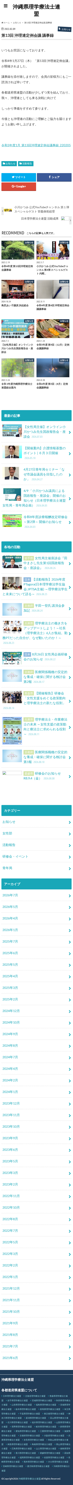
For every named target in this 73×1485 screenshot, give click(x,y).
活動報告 (27, 163)
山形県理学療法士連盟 (22, 1404)
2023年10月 (11, 1126)
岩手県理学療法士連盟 (18, 1400)
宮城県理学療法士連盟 (42, 1400)
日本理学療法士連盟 (12, 1396)
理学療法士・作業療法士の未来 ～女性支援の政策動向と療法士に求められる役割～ (45, 726)
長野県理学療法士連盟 (22, 1426)
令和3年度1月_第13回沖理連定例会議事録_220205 (36, 145)
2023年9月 (10, 1138)
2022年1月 (10, 1277)
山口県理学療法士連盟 (46, 1448)
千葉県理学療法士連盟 (30, 1413)
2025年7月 (10, 941)
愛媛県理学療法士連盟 (50, 1453)
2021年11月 (11, 1300)
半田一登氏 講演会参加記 (44, 607)
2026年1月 (10, 930)
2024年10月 (11, 1022)
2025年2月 (10, 999)
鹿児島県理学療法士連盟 (38, 1466)
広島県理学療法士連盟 (22, 1448)
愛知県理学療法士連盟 (26, 1431)
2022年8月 (10, 1219)
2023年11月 (11, 1115)
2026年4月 (10, 918)
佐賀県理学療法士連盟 (54, 1457)
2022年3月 (10, 1253)
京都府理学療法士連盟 (30, 1435)
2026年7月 (10, 895)
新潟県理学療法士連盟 (36, 1418)
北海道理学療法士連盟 (35, 1396)
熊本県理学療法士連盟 (34, 1461)
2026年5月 (10, 906)
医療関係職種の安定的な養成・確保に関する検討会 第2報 (45, 676)
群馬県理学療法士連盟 (50, 1409)
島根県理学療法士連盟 (42, 1444)
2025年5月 (10, 964)
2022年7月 (10, 1230)
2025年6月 (10, 953)
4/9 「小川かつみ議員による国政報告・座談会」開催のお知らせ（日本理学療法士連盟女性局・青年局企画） (34, 498)
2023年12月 (11, 1103)
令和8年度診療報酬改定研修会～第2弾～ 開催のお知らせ (46, 521)
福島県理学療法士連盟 (46, 1404)
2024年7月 (10, 1057)
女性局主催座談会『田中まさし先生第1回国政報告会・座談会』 (45, 563)
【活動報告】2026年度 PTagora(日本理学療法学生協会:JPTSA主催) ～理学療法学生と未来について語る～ (35, 586)
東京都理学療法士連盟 (54, 1413)
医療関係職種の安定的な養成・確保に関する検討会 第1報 (45, 757)
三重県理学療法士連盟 (50, 1431)
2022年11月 (11, 1196)
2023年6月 (10, 1149)
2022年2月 (10, 1265)
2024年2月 (10, 1080)
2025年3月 (10, 987)
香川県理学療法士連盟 (26, 1453)
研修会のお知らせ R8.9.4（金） (42, 775)
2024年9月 (10, 1034)
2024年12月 (11, 1011)
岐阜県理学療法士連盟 (46, 1426)
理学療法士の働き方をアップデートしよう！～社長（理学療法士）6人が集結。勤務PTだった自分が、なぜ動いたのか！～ (35, 632)
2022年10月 (11, 1207)
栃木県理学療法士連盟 (26, 1409)
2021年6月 (10, 1358)
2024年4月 (10, 1068)
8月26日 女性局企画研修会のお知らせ (45, 656)
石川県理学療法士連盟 (18, 1422)
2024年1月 (10, 1092)
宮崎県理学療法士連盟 (13, 1466)
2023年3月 (10, 1173)
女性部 (7, 833)
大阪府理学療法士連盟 (54, 1435)
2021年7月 (10, 1346)
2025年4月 (10, 976)
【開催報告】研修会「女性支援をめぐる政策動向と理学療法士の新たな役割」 (34, 700)
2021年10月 (11, 1311)
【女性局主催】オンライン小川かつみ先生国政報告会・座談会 (45, 431)
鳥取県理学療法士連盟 (18, 1444)
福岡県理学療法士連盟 (30, 1457)
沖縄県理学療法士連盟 (36, 10)
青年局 (7, 868)
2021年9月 (10, 1323)
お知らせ (10, 163)
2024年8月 (10, 1045)
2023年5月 (10, 1161)
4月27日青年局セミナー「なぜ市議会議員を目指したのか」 (44, 474)
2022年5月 (10, 1242)
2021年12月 (11, 1288)
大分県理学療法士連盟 (58, 1461)
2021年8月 (10, 1334)
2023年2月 (10, 1184)
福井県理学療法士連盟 (42, 1422)
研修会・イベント (15, 856)
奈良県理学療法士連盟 (34, 1440)
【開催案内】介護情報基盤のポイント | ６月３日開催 (45, 453)
